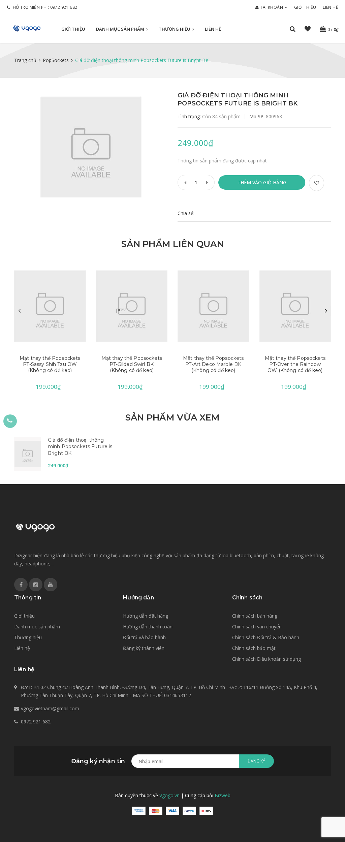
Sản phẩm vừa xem (172, 417)
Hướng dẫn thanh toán (147, 626)
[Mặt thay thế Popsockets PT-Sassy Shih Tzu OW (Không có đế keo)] (50, 306)
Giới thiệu (305, 7)
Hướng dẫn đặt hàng (145, 616)
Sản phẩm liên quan (172, 244)
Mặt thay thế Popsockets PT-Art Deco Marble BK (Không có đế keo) (213, 364)
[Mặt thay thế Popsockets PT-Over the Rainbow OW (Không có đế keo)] (295, 306)
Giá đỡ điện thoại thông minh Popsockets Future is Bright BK (80, 446)
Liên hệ (330, 7)
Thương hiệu (175, 29)
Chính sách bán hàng (254, 616)
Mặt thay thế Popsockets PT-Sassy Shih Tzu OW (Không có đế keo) (50, 364)
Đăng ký (256, 761)
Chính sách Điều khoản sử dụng (266, 659)
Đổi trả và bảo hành (144, 637)
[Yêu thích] (316, 183)
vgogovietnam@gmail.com (50, 708)
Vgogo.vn (169, 795)
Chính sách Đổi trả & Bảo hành (265, 637)
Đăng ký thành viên (143, 648)
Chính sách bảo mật (254, 648)
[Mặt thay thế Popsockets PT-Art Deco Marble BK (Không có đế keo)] (213, 306)
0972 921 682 (63, 7)
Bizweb (222, 795)
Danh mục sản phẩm (120, 29)
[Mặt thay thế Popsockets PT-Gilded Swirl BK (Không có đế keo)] (132, 306)
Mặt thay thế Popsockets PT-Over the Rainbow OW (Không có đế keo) (295, 364)
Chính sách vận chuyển (257, 626)
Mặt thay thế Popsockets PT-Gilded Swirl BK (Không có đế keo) (131, 364)
